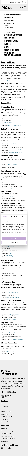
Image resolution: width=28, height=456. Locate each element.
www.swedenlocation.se (13, 297)
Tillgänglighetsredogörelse (8, 438)
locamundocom (11, 256)
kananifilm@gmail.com (11, 164)
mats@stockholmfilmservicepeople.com (16, 144)
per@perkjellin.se (10, 196)
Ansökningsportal (5, 404)
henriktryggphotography (17, 339)
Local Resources (9, 20)
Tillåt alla (14, 238)
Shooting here (8, 17)
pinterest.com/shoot (13, 124)
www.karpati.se (11, 188)
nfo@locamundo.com (11, 246)
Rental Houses (8, 30)
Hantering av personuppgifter (8, 436)
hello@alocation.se (10, 272)
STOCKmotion (4, 414)
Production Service (9, 23)
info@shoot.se (9, 119)
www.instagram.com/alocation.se (16, 278)
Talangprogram (5, 406)
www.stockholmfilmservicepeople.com (14, 149)
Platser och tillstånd (11, 41)
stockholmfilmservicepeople (15, 152)
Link (10, 150)
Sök (25, 2)
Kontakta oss (4, 441)
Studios (6, 25)
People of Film (4, 419)
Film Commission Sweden (11, 50)
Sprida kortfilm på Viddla (7, 416)
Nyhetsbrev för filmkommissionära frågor (12, 54)
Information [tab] (14, 216)
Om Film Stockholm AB (6, 433)
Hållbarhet (7, 44)
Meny (21, 7)
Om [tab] (23, 216)
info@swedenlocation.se (12, 292)
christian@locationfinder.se (13, 314)
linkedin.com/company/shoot (14, 125)
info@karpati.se (10, 183)
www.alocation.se (9, 277)
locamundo (10, 253)
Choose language (15, 2)
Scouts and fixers (9, 27)
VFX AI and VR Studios (9, 32)
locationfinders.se (11, 319)
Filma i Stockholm (9, 38)
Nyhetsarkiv (4, 428)
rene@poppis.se (10, 351)
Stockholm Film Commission (12, 14)
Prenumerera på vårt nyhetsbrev (9, 431)
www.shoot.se (8, 122)
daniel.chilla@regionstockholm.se (9, 80)
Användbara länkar (5, 422)
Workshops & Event (6, 411)
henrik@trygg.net (10, 332)
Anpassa (13, 242)
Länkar (6, 47)
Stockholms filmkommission (13, 35)
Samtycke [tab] (5, 216)
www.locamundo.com (10, 251)
